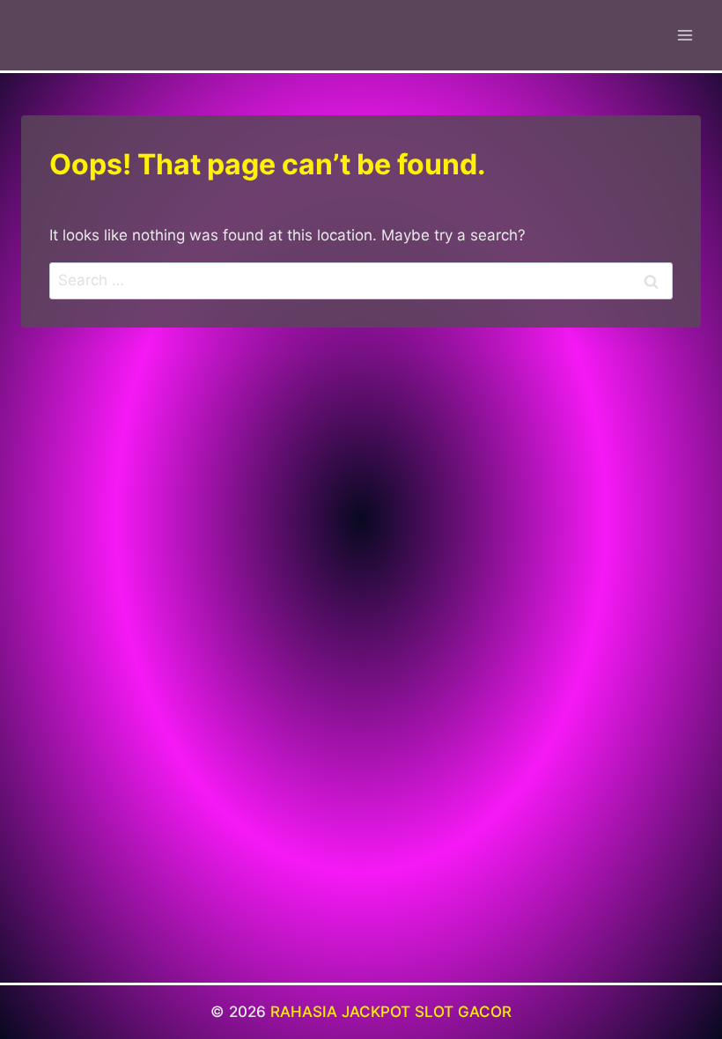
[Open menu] (684, 34)
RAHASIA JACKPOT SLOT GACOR (391, 1012)
